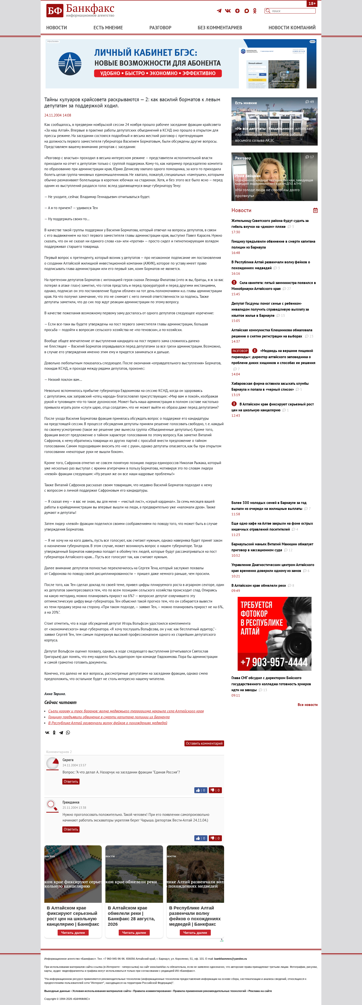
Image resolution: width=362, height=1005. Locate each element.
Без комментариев (220, 28)
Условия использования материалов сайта (101, 990)
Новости (56, 28)
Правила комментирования (152, 990)
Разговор (160, 28)
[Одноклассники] (255, 10)
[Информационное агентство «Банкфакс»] (87, 10)
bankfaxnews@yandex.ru (230, 958)
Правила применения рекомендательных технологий (209, 990)
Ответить (71, 781)
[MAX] (247, 10)
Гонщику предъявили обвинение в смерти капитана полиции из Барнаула (109, 716)
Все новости (308, 704)
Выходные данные (57, 990)
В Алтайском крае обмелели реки (258, 585)
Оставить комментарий (204, 743)
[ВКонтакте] (228, 10)
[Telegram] (220, 10)
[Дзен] (238, 10)
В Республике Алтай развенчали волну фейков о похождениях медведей (107, 722)
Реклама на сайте (260, 990)
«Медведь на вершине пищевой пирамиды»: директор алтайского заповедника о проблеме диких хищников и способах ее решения (273, 356)
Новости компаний (292, 28)
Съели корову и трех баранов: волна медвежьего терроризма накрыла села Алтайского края (126, 710)
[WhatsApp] (68, 733)
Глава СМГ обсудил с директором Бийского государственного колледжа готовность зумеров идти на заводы (271, 683)
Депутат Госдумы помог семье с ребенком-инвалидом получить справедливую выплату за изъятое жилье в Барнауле (270, 309)
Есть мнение (108, 28)
